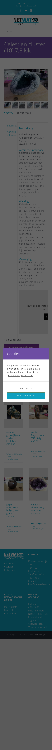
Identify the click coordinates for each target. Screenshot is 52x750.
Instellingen (26, 388)
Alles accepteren (26, 395)
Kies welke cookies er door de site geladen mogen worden (23, 372)
